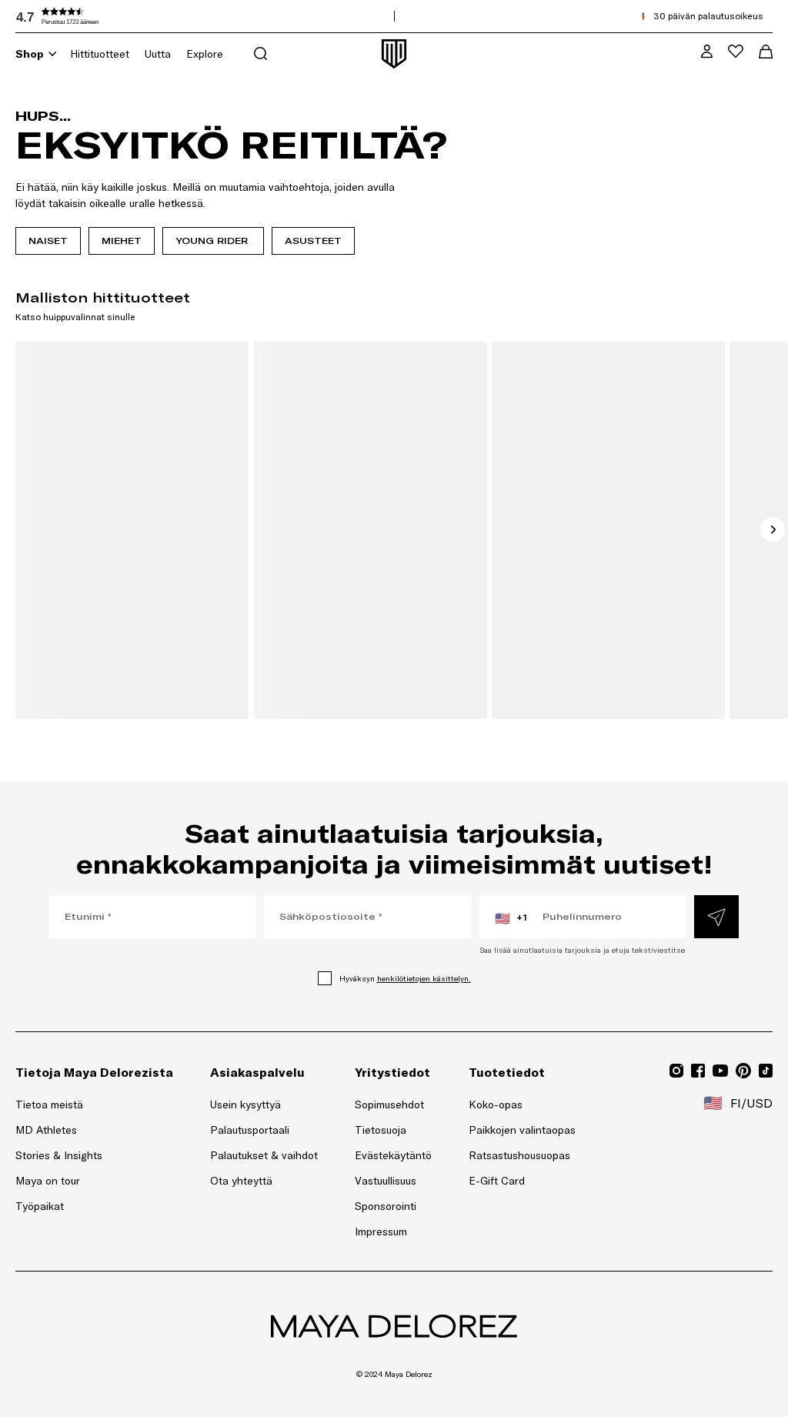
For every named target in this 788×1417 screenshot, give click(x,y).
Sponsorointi (385, 1206)
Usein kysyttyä (245, 1104)
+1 (511, 918)
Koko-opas (496, 1104)
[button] (130, 16)
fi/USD (738, 1103)
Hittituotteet (99, 54)
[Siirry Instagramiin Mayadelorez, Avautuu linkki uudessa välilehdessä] (676, 1071)
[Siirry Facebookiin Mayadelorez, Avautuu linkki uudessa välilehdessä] (698, 1071)
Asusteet (313, 240)
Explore (204, 54)
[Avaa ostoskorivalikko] (766, 51)
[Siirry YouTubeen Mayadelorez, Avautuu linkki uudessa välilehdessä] (720, 1070)
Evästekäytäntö (393, 1155)
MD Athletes (46, 1130)
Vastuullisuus (385, 1181)
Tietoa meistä (49, 1104)
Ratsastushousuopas (519, 1155)
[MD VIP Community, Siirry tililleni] (707, 51)
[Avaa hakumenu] (260, 53)
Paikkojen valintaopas (522, 1130)
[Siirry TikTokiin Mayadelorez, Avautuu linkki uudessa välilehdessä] (766, 1071)
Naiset (48, 240)
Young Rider (213, 240)
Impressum (381, 1231)
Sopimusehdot (389, 1104)
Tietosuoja (380, 1130)
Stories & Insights (58, 1155)
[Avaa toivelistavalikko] (736, 51)
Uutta (158, 54)
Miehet (122, 240)
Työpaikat (39, 1206)
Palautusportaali (264, 1129)
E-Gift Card (497, 1181)
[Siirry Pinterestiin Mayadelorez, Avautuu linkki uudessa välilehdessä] (743, 1070)
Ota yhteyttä (241, 1181)
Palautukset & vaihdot (264, 1155)
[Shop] (52, 54)
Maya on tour (47, 1181)
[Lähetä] (716, 916)
